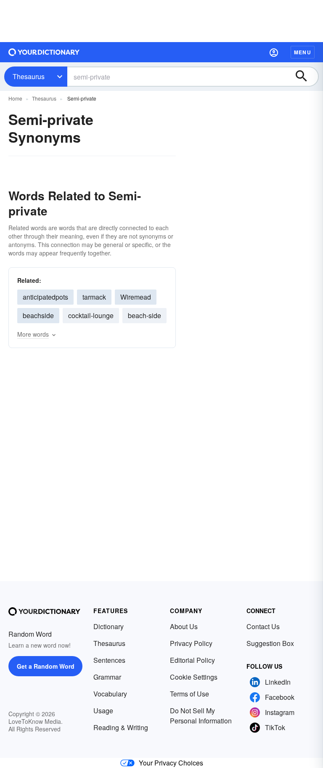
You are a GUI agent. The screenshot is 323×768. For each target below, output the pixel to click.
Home (15, 98)
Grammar (107, 677)
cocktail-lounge (91, 315)
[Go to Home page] (44, 52)
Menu (302, 52)
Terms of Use (189, 694)
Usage (103, 710)
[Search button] (305, 76)
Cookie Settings (193, 677)
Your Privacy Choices (171, 763)
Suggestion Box (270, 643)
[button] (274, 52)
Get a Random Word (45, 666)
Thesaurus (29, 76)
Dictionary (108, 626)
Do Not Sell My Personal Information (201, 715)
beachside (38, 315)
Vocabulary (110, 694)
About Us (184, 626)
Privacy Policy (191, 643)
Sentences (109, 660)
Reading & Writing (120, 727)
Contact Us (263, 626)
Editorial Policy (192, 660)
